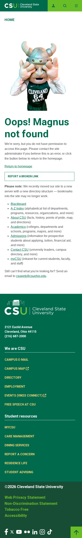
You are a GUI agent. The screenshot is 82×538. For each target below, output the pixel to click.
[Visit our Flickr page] (27, 531)
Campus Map (15, 368)
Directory (13, 377)
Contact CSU (20, 249)
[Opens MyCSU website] (53, 5)
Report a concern (20, 454)
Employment (15, 386)
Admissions (19, 236)
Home (9, 20)
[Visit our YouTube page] (19, 531)
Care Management (20, 436)
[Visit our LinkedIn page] (34, 531)
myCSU (16, 258)
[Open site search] (65, 5)
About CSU (18, 217)
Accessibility (16, 515)
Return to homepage (18, 166)
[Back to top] (76, 532)
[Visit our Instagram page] (42, 531)
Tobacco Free (16, 509)
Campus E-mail (16, 359)
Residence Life (16, 463)
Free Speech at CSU (20, 404)
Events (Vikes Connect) (24, 395)
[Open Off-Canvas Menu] (76, 5)
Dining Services (17, 445)
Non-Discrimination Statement (31, 503)
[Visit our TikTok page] (49, 531)
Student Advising (19, 472)
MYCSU (10, 427)
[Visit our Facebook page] (6, 531)
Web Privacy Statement (25, 497)
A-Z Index (17, 208)
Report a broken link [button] (23, 176)
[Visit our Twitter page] (12, 531)
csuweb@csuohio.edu (31, 276)
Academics (18, 226)
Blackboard (18, 204)
